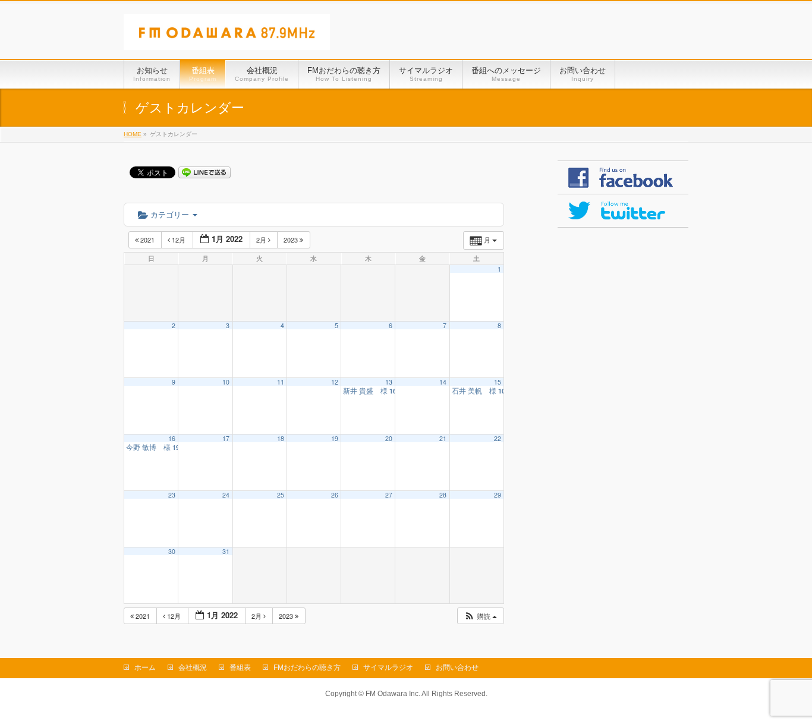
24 (225, 494)
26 (334, 494)
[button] (480, 616)
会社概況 (192, 667)
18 (280, 438)
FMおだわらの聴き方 (307, 667)
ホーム (145, 667)
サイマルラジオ (388, 667)
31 (225, 551)
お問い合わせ (457, 667)
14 (442, 381)
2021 (147, 239)
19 (334, 438)
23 (171, 494)
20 (388, 438)
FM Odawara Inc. (393, 694)
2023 (292, 239)
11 (280, 381)
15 (497, 381)
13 (388, 381)
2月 (262, 239)
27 (388, 494)
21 (442, 438)
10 (225, 381)
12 (334, 381)
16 (171, 438)
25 (280, 494)
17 (225, 438)
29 (497, 494)
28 (442, 494)
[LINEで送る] (204, 172)
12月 (178, 239)
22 (497, 438)
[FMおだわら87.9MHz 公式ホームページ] (227, 37)
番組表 (240, 667)
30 (171, 551)
